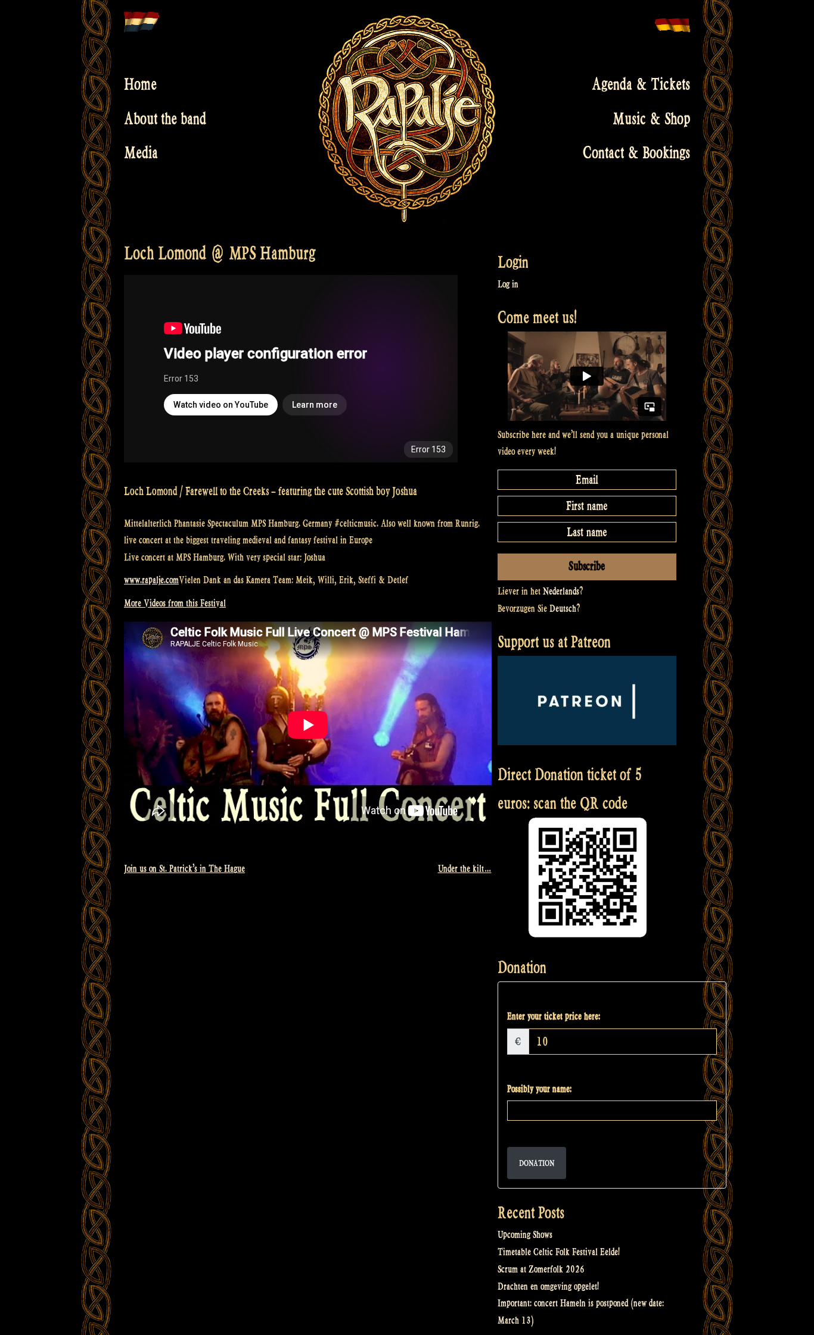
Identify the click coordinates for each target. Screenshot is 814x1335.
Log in (508, 284)
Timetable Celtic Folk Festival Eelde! (559, 1252)
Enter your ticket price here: (553, 1016)
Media (141, 152)
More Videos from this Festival (175, 603)
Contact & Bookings (636, 152)
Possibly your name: (539, 1089)
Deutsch (562, 608)
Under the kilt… (465, 868)
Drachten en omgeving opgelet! (548, 1286)
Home (140, 84)
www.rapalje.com (151, 580)
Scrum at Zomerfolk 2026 (541, 1269)
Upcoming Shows (525, 1234)
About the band (165, 118)
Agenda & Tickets (641, 84)
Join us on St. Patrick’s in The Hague (184, 868)
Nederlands (561, 591)
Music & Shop (651, 118)
